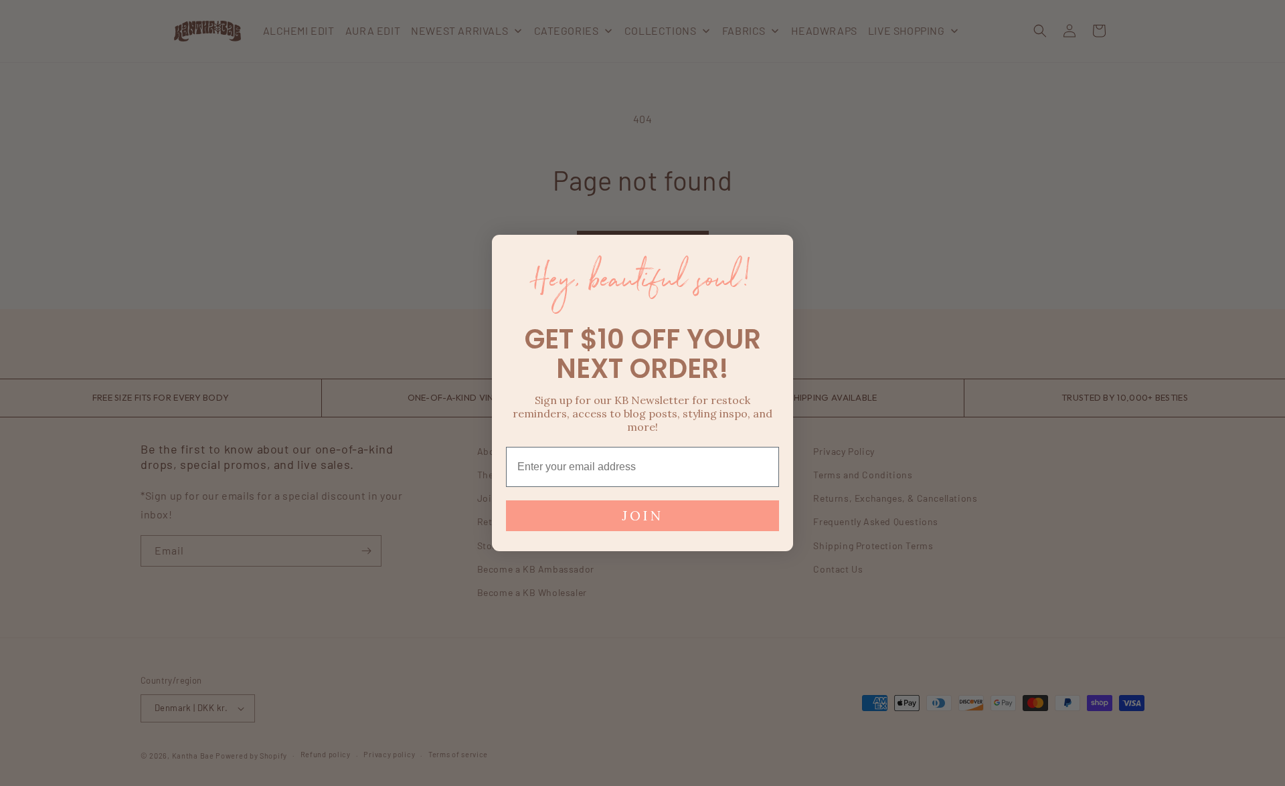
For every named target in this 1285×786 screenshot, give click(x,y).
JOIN (642, 515)
